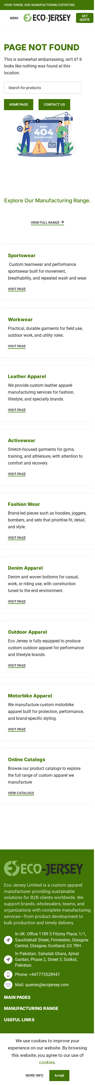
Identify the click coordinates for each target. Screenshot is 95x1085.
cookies (47, 1062)
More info (35, 1075)
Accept (59, 1075)
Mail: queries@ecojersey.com (42, 984)
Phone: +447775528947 (37, 974)
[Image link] (43, 868)
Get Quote (85, 18)
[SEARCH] (76, 88)
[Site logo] (47, 17)
